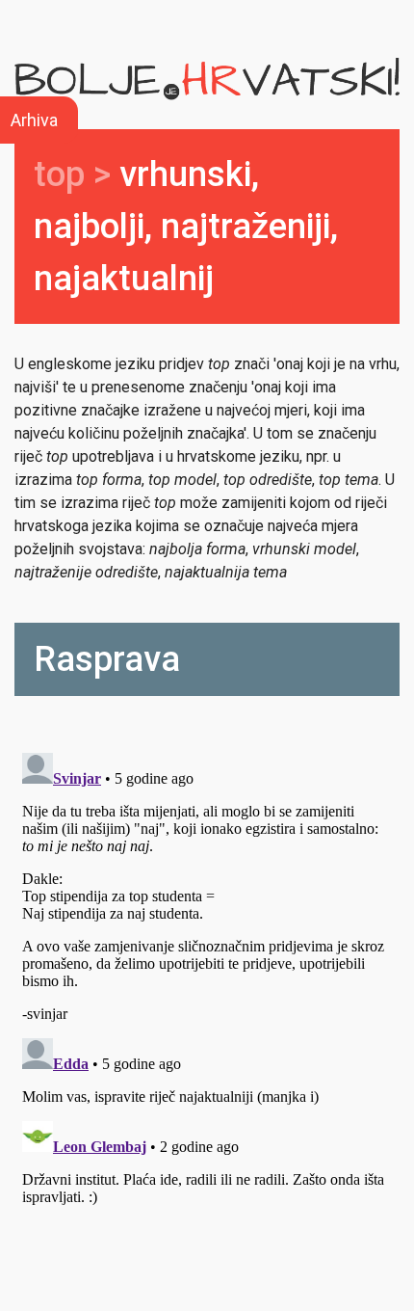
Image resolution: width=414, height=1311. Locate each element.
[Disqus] (207, 986)
